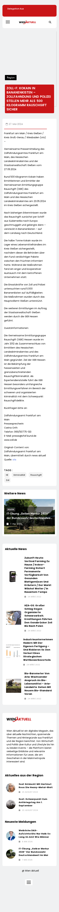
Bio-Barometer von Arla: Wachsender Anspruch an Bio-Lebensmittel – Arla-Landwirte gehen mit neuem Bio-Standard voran (38, 684)
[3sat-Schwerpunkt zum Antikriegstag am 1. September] (10, 804)
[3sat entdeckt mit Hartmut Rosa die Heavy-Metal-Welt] (10, 787)
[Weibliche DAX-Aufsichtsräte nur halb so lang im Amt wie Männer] (10, 835)
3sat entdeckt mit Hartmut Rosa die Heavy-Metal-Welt (36, 786)
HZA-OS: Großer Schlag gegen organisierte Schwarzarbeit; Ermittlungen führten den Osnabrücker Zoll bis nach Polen (38, 616)
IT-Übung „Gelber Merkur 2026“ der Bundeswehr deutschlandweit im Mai (29, 518)
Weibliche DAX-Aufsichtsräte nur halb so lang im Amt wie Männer (34, 833)
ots (14, 459)
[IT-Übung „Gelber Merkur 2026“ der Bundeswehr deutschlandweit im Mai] (10, 854)
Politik (11, 509)
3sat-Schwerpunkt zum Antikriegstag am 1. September (33, 802)
